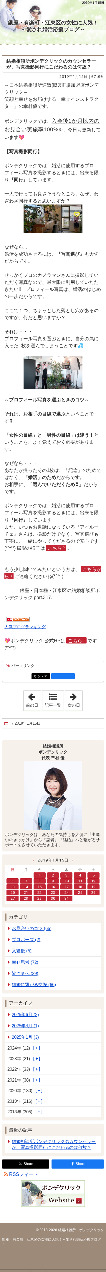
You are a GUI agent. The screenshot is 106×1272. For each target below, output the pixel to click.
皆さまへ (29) (25, 973)
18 (80, 886)
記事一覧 (53, 705)
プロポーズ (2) (26, 939)
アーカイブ (20, 1002)
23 (53, 892)
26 (93, 892)
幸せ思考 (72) (25, 962)
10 (66, 881)
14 (26, 886)
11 (80, 881)
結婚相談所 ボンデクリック (80, 1230)
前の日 (33, 699)
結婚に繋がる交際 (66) (34, 984)
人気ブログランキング (25, 626)
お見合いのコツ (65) (32, 928)
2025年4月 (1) (25, 1025)
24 (66, 892)
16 (53, 886)
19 (93, 886)
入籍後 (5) (22, 950)
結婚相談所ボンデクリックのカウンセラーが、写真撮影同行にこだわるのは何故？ (54, 1144)
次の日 (75, 699)
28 (26, 898)
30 (53, 898)
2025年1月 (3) (25, 1037)
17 (66, 886)
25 (80, 892)
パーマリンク (22, 665)
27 (13, 898)
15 (39, 886)
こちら (55, 548)
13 (13, 886)
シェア (43, 676)
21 (26, 892)
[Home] (6, 723)
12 (93, 881)
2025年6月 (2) (25, 1014)
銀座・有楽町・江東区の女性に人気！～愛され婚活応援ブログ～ (53, 26)
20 (13, 892)
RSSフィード (23, 1174)
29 (39, 898)
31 (66, 898)
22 (39, 892)
